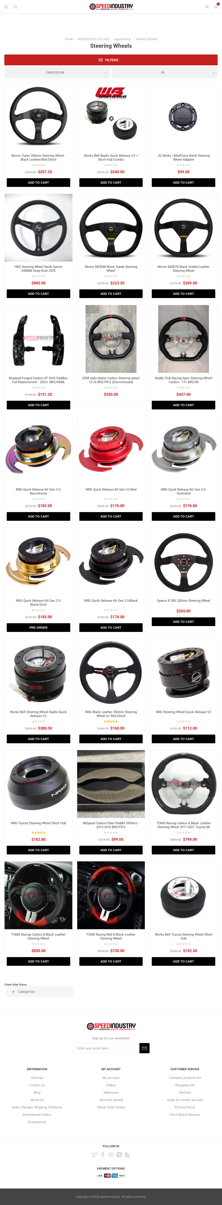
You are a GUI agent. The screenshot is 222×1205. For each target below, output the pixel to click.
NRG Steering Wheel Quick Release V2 (183, 712)
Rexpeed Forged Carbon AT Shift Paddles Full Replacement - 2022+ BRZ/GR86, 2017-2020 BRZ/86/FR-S (38, 382)
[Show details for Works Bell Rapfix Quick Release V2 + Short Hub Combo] (111, 116)
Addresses (111, 1093)
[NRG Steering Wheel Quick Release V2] (183, 673)
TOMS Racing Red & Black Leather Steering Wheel (110, 936)
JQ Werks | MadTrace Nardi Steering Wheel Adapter (183, 158)
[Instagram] (119, 1154)
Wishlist (185, 1093)
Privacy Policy (185, 1107)
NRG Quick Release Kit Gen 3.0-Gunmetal (183, 491)
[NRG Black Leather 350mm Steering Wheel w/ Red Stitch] (111, 673)
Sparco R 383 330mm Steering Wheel (183, 601)
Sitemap (37, 1078)
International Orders (37, 1115)
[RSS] (127, 1154)
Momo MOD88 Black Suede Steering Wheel (111, 269)
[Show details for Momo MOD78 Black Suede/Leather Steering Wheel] (183, 228)
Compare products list (185, 1078)
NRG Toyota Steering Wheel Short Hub (38, 823)
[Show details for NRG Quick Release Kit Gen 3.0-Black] (111, 561)
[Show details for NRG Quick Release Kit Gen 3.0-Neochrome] (38, 450)
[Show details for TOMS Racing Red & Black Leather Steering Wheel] (111, 895)
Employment (37, 1122)
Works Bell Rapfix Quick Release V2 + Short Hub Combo (111, 158)
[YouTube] (111, 1154)
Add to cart (38, 182)
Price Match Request (185, 1115)
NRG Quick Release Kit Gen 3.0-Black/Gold (38, 603)
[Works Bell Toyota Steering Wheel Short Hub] (183, 895)
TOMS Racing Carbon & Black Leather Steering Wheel (38, 936)
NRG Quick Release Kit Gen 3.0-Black (111, 601)
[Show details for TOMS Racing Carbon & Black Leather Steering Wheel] (38, 895)
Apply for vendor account (185, 1100)
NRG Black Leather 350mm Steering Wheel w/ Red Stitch (111, 714)
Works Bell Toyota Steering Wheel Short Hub (183, 936)
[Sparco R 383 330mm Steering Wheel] (183, 561)
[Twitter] (94, 1154)
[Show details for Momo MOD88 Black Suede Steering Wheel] (111, 228)
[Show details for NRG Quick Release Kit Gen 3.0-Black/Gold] (38, 561)
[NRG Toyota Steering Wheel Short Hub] (38, 784)
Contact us (37, 1085)
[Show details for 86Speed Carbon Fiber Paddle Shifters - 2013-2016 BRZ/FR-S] (111, 784)
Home (69, 39)
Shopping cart (185, 1085)
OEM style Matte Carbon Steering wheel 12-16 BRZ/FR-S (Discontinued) (111, 380)
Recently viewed (111, 1100)
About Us (37, 1100)
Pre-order (38, 627)
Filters (111, 60)
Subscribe (144, 1048)
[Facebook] (102, 1154)
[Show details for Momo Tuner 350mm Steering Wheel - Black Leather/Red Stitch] (38, 116)
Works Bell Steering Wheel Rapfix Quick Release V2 (38, 714)
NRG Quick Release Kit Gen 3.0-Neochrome (38, 491)
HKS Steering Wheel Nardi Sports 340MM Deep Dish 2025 (38, 269)
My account (111, 1078)
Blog (37, 1093)
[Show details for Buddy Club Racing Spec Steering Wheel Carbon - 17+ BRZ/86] (183, 339)
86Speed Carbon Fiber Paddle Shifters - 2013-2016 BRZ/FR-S (111, 825)
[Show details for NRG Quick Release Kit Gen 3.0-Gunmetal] (183, 450)
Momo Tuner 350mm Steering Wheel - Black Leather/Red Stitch (38, 158)
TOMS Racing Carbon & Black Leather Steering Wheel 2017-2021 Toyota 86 (184, 825)
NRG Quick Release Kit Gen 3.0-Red (111, 489)
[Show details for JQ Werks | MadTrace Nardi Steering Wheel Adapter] (183, 116)
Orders (111, 1085)
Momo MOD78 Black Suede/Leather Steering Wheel (183, 269)
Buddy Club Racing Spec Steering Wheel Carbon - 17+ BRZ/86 (183, 380)
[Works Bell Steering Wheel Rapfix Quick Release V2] (38, 673)
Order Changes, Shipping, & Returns (37, 1107)
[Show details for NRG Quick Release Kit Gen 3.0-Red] (111, 450)
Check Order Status (15, 984)
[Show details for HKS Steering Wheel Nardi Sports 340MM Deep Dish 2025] (38, 228)
